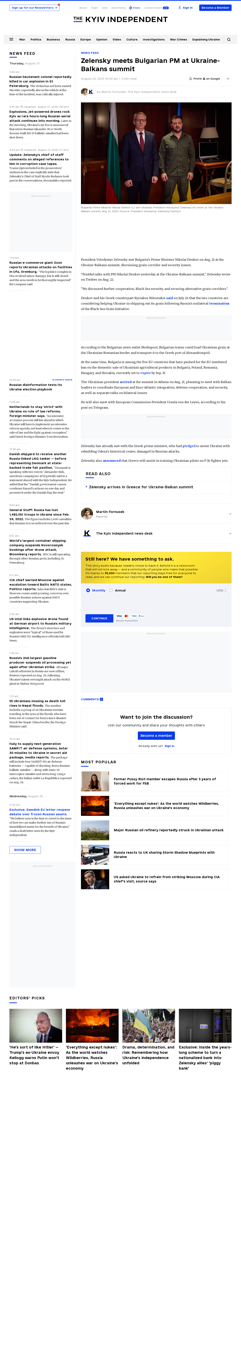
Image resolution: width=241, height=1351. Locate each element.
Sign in (169, 746)
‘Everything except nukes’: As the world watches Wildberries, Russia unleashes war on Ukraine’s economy (92, 1057)
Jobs (105, 7)
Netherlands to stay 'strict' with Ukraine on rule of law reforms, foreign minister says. (35, 411)
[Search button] (229, 39)
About (83, 7)
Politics (36, 39)
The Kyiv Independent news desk (152, 91)
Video (117, 39)
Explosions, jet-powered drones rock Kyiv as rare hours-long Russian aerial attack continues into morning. (39, 116)
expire (145, 373)
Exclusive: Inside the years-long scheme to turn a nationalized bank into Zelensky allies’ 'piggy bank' (205, 1057)
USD (220, 590)
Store (136, 7)
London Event (153, 7)
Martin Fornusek (110, 512)
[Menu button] (11, 39)
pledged (188, 446)
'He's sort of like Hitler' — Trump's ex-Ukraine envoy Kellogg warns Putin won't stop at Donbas (34, 1055)
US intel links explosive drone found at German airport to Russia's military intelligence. (40, 623)
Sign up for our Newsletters (34, 7)
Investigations (154, 39)
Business (53, 39)
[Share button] (228, 78)
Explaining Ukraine (206, 39)
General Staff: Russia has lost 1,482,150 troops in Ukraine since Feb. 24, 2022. (39, 514)
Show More (25, 850)
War (22, 39)
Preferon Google (207, 78)
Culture (132, 39)
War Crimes (178, 39)
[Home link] (120, 19)
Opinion (101, 39)
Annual (120, 590)
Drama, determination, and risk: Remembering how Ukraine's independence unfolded (148, 1055)
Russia (70, 39)
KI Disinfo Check (62, 380)
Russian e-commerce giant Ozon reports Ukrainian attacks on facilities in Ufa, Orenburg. (40, 267)
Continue (99, 618)
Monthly (98, 590)
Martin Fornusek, (114, 91)
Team (94, 7)
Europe (85, 39)
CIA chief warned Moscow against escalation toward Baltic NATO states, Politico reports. (40, 584)
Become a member (156, 735)
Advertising (118, 7)
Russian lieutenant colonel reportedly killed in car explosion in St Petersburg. (40, 81)
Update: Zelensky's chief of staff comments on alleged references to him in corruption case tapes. (39, 159)
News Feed (90, 52)
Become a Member (215, 7)
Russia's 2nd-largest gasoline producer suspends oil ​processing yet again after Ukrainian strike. (40, 662)
